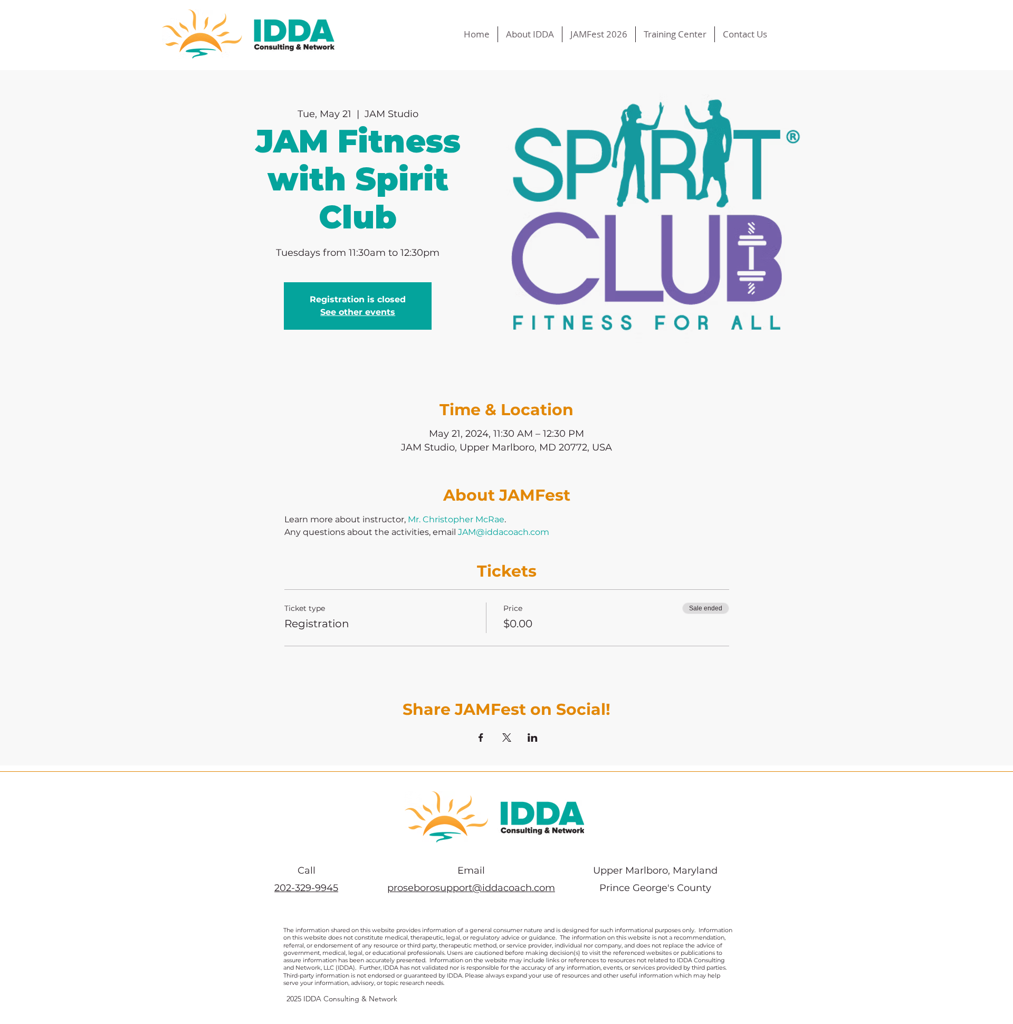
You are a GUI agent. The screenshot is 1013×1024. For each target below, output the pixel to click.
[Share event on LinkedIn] (533, 737)
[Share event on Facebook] (481, 737)
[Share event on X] (507, 737)
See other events (357, 312)
